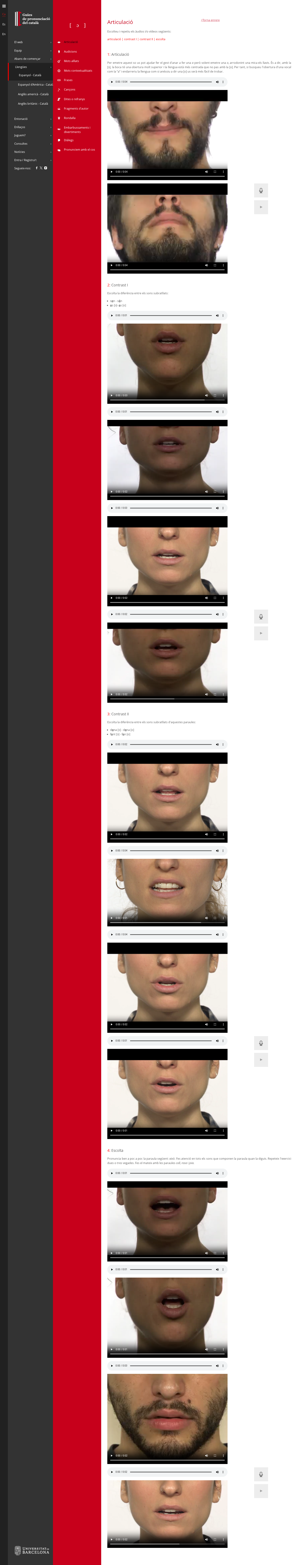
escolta (160, 39)
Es (3, 24)
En (4, 34)
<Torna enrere (210, 20)
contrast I (130, 39)
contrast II (147, 39)
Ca (4, 14)
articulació (114, 39)
